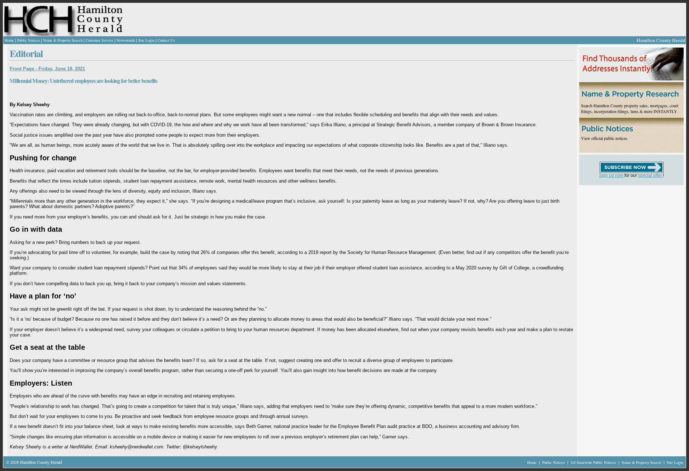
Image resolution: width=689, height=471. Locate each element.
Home (9, 40)
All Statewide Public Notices (594, 462)
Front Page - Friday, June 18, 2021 (47, 68)
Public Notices (28, 40)
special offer (650, 175)
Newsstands (126, 40)
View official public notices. (604, 138)
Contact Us (166, 40)
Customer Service (99, 40)
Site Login (146, 40)
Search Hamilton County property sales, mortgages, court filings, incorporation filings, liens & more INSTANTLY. (629, 108)
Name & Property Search (63, 40)
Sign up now (611, 175)
